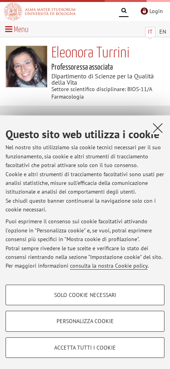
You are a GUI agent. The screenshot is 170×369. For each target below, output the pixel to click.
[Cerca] (123, 12)
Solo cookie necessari (85, 295)
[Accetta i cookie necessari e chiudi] (157, 128)
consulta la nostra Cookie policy (108, 265)
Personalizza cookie (85, 321)
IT (150, 31)
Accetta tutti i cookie (85, 347)
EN (162, 31)
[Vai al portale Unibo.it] (40, 11)
